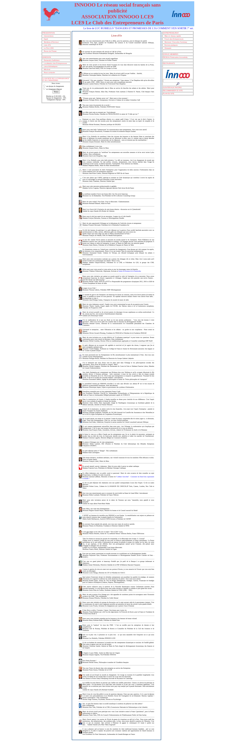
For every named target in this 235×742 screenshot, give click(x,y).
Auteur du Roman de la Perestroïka (129, 271)
